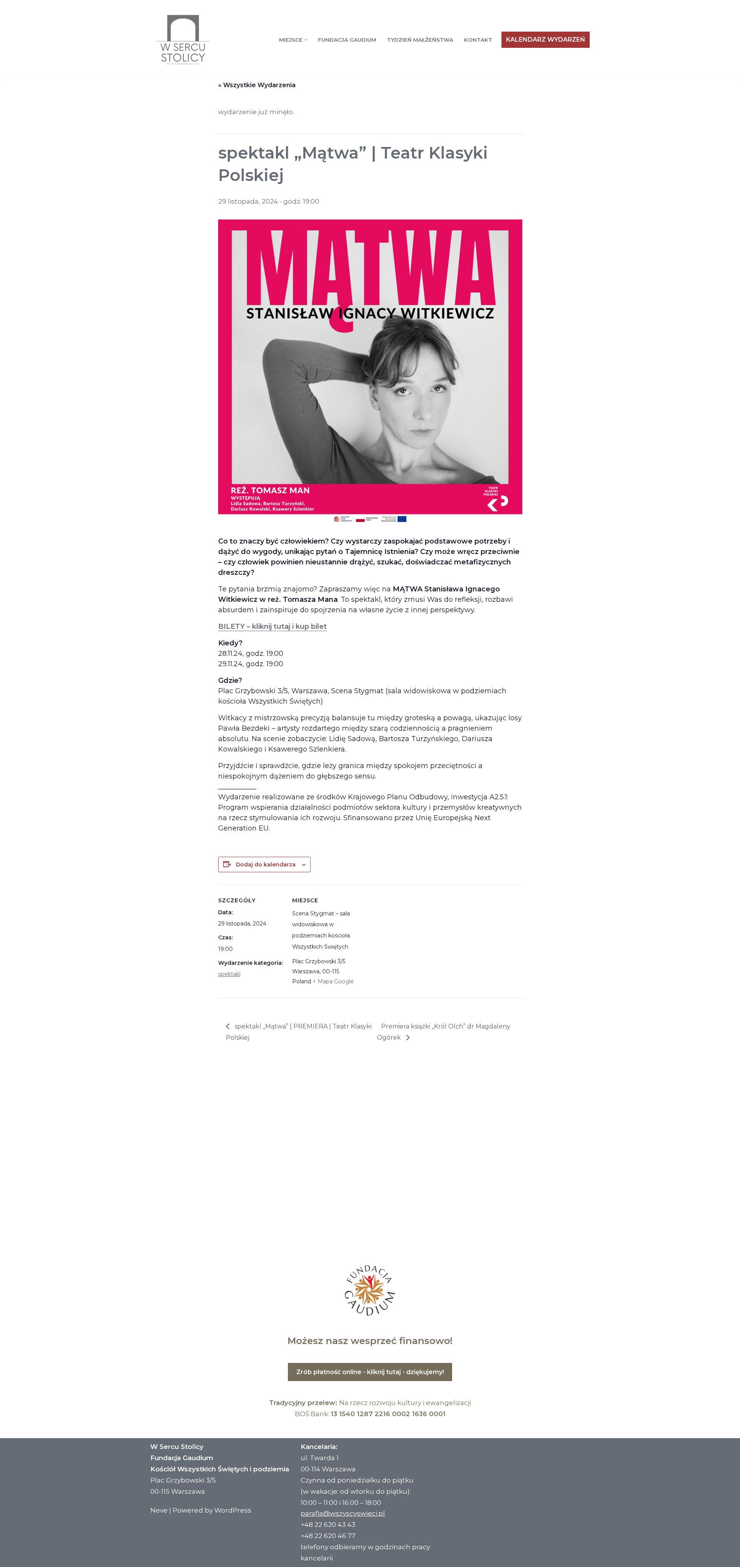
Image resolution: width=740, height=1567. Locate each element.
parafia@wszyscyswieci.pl (343, 1513)
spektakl (229, 974)
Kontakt (478, 40)
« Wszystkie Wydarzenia (257, 85)
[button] (305, 40)
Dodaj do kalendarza (266, 864)
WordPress (232, 1510)
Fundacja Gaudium (347, 40)
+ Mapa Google (333, 981)
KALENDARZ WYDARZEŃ (545, 39)
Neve (159, 1510)
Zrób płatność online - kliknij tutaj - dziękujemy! (370, 1372)
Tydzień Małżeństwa (420, 40)
